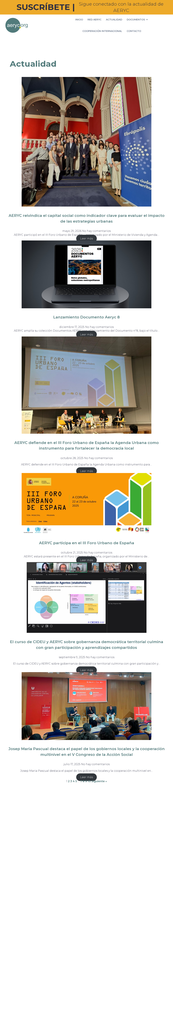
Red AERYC (94, 19)
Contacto (134, 31)
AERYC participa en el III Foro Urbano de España (86, 543)
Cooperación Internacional (102, 31)
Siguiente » (99, 781)
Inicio (79, 19)
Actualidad (114, 19)
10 (89, 781)
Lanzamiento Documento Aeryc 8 (86, 317)
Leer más (86, 238)
